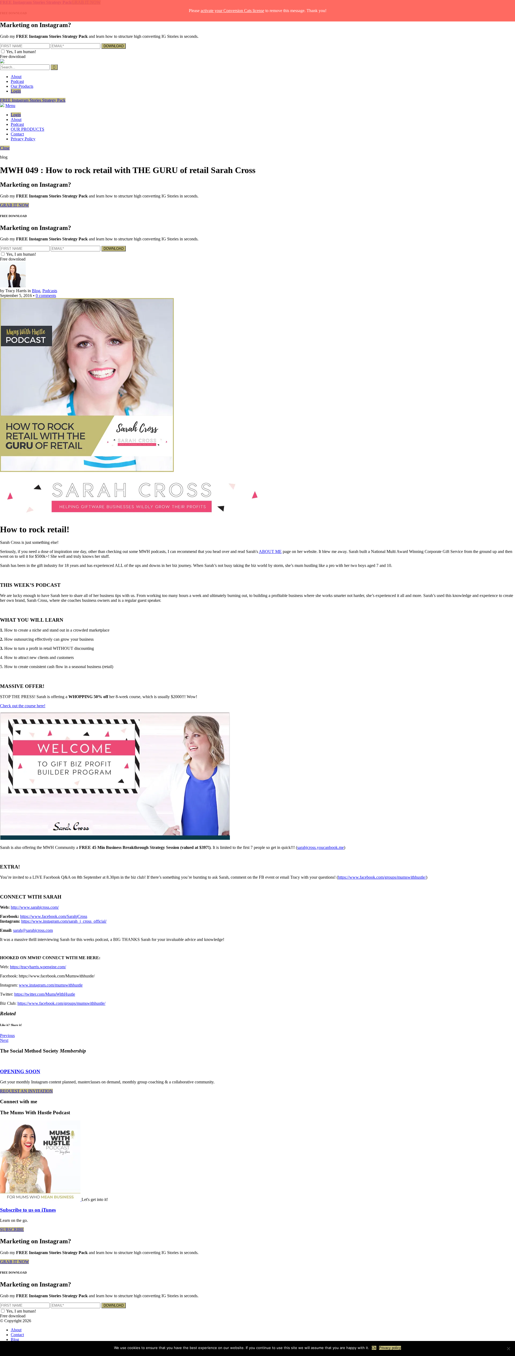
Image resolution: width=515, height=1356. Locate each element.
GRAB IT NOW (14, 205)
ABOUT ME (270, 551)
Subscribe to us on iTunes (28, 1210)
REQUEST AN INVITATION (26, 1091)
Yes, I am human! (21, 51)
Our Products (22, 86)
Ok (374, 1348)
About (16, 76)
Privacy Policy (23, 139)
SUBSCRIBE (12, 1229)
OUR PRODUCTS (27, 129)
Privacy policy (390, 1348)
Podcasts (49, 290)
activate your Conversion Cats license (232, 10)
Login (16, 91)
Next (4, 1040)
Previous (7, 1035)
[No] (508, 1348)
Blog (36, 290)
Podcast (17, 81)
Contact (17, 134)
